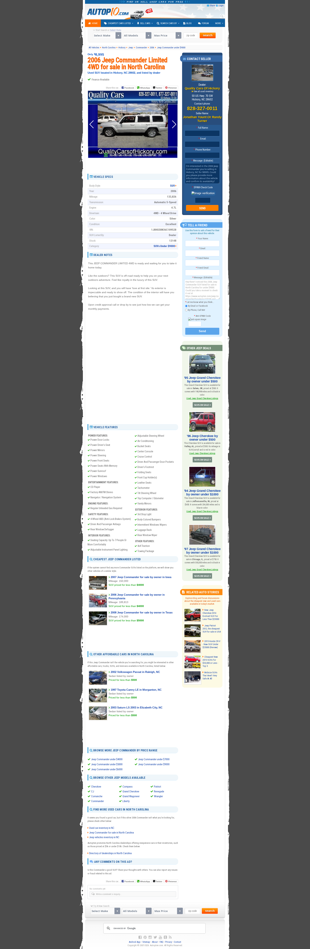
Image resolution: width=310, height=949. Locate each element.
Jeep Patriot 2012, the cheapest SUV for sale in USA (212, 628)
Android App (134, 942)
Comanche (96, 796)
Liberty (126, 801)
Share (212, 5)
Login (221, 5)
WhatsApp (145, 88)
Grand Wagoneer (131, 796)
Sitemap (146, 942)
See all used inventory (203, 91)
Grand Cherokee (131, 791)
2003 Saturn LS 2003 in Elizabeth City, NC (137, 707)
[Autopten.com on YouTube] (160, 937)
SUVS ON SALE (201, 405)
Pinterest (172, 88)
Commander (97, 801)
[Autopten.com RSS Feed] (170, 937)
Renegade (159, 791)
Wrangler (158, 796)
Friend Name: (202, 258)
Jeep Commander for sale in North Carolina (111, 832)
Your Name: (202, 238)
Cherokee (96, 786)
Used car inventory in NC (101, 828)
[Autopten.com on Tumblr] (165, 937)
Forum (205, 23)
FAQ (161, 942)
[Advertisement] (133, 164)
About (155, 942)
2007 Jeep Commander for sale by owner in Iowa (141, 577)
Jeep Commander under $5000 (107, 764)
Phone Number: (202, 149)
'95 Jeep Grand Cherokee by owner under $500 (202, 379)
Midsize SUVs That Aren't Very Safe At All (210, 675)
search (207, 35)
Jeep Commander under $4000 (107, 759)
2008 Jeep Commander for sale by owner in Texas (142, 612)
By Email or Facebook (197, 305)
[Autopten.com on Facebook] (140, 937)
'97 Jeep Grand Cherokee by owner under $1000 (202, 550)
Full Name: (202, 127)
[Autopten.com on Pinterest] (145, 937)
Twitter (158, 88)
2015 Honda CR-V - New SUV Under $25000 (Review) (211, 644)
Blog (189, 23)
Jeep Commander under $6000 (107, 769)
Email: (202, 138)
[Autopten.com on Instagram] (150, 937)
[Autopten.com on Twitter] (155, 937)
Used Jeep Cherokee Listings (202, 453)
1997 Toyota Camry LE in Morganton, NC (136, 689)
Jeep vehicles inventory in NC (104, 837)
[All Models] (137, 35)
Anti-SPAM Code (202, 316)
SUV (172, 185)
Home (95, 23)
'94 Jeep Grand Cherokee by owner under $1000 (202, 492)
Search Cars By (168, 23)
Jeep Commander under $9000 (154, 764)
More (218, 23)
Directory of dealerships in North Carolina (110, 853)
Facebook (129, 88)
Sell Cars (145, 23)
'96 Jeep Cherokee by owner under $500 (202, 437)
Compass (128, 786)
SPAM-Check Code (202, 187)
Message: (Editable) (202, 160)
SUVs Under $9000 (164, 246)
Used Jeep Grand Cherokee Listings (202, 398)
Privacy (168, 942)
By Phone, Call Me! (196, 309)
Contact (177, 942)
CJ (92, 791)
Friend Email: (202, 267)
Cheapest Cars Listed (119, 23)
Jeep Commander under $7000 (154, 759)
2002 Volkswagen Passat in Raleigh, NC (135, 671)
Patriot (157, 786)
